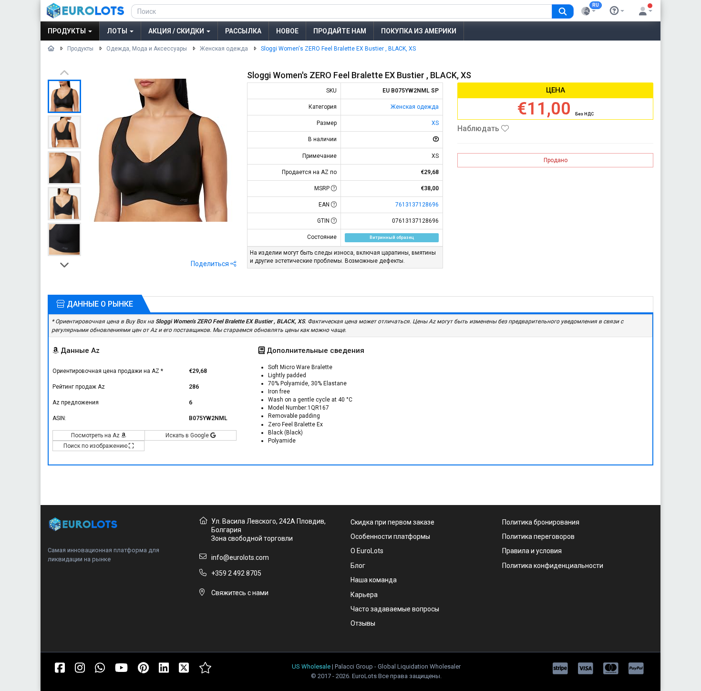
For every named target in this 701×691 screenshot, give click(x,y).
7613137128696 (417, 204)
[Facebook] (60, 666)
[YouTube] (121, 666)
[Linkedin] (164, 666)
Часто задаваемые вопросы (394, 609)
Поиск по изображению (96, 446)
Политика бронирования (540, 522)
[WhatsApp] (100, 666)
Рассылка (243, 31)
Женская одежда (224, 48)
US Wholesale (311, 666)
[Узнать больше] (617, 11)
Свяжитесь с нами (239, 593)
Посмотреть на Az (96, 435)
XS (435, 123)
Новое (287, 31)
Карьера (364, 594)
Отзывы (362, 623)
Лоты (118, 31)
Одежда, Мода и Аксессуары (146, 48)
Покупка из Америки (418, 31)
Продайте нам (339, 31)
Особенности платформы (390, 536)
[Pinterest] (143, 666)
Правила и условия (532, 551)
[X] (184, 666)
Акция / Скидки (177, 31)
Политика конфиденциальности (552, 565)
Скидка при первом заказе (392, 522)
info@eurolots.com (240, 557)
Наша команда (373, 580)
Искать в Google (187, 435)
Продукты (67, 31)
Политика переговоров (538, 536)
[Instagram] (80, 666)
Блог (357, 565)
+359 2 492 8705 (236, 573)
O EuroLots (366, 551)
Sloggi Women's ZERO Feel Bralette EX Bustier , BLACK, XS (338, 48)
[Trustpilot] (205, 666)
